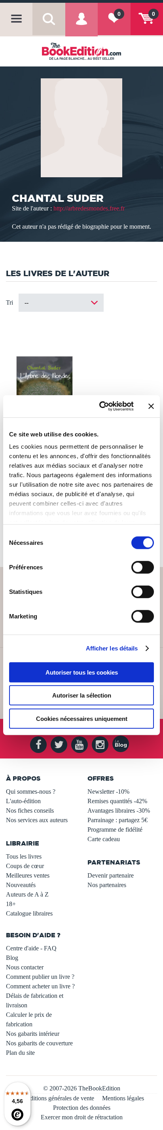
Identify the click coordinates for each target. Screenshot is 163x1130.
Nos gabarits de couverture (39, 1043)
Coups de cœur (25, 866)
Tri (9, 302)
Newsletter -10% (108, 791)
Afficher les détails (112, 648)
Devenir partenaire (110, 875)
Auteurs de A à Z (27, 894)
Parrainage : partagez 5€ (117, 820)
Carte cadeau (103, 839)
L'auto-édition (23, 801)
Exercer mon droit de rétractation (82, 1117)
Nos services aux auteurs (37, 820)
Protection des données (81, 1107)
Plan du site (20, 1052)
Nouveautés (21, 885)
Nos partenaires (106, 885)
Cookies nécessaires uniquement (81, 718)
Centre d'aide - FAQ (31, 948)
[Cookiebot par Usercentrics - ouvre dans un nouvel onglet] (101, 406)
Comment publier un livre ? (40, 976)
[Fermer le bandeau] (151, 406)
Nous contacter (25, 967)
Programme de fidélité (114, 829)
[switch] (142, 567)
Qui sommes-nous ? (30, 791)
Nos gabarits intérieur (32, 1033)
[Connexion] (81, 25)
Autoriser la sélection (81, 695)
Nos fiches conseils (30, 810)
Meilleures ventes (27, 875)
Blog (12, 957)
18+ (11, 904)
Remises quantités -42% (117, 801)
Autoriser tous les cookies (81, 672)
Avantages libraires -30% (118, 810)
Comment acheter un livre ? (40, 986)
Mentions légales (123, 1098)
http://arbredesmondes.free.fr (89, 208)
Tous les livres (24, 856)
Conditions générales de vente (56, 1098)
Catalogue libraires (29, 913)
